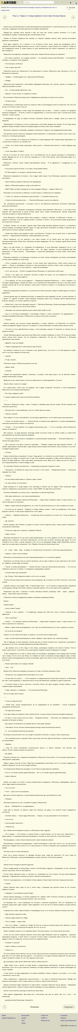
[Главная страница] (9, 3)
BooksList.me (45, 1020)
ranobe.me (72, 1025)
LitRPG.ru (44, 1018)
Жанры (24, 1018)
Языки (24, 1023)
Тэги (23, 1020)
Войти (4, 1015)
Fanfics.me (44, 1015)
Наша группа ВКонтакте (68, 1020)
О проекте (64, 1015)
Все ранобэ (25, 1015)
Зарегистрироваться (9, 1018)
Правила (63, 1018)
